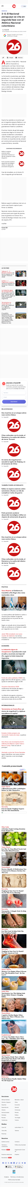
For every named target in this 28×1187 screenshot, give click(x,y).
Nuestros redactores (7, 1154)
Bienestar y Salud (19, 1099)
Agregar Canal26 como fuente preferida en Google (14, 35)
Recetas (4, 1117)
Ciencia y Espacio (6, 1102)
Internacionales (8, 705)
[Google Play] (19, 1166)
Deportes (4, 1105)
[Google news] (25, 1163)
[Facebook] (3, 1163)
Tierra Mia (4, 1130)
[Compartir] (3, 57)
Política (5, 587)
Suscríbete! (14, 401)
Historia (3, 1110)
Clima (16, 1102)
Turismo (17, 1120)
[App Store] (9, 1166)
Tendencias (4, 1120)
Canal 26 (6, 29)
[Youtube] (11, 1163)
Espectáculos (5, 1107)
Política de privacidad (20, 1145)
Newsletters (6, 1157)
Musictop (4, 1133)
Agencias (4, 11)
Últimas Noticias (6, 1099)
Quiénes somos (5, 1141)
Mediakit (5, 1149)
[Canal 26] (14, 1089)
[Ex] (8, 1163)
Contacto (17, 1141)
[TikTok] (17, 1163)
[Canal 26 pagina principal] (14, 7)
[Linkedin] (14, 1163)
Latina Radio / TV (19, 1127)
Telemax (17, 1130)
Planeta (17, 1112)
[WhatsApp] (19, 1163)
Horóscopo (17, 1110)
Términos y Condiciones (17, 1177)
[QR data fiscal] (14, 1173)
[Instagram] (6, 1163)
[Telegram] (22, 1163)
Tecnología (17, 1117)
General (17, 1107)
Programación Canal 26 (20, 1150)
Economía (5, 646)
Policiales (4, 1115)
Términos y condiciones (5, 1145)
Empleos (17, 1154)
